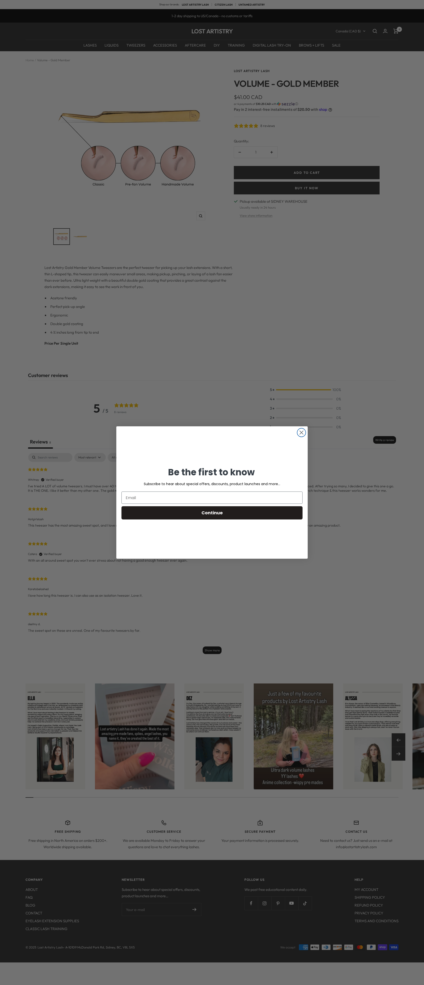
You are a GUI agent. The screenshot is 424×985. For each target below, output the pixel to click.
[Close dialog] (301, 432)
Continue (212, 513)
